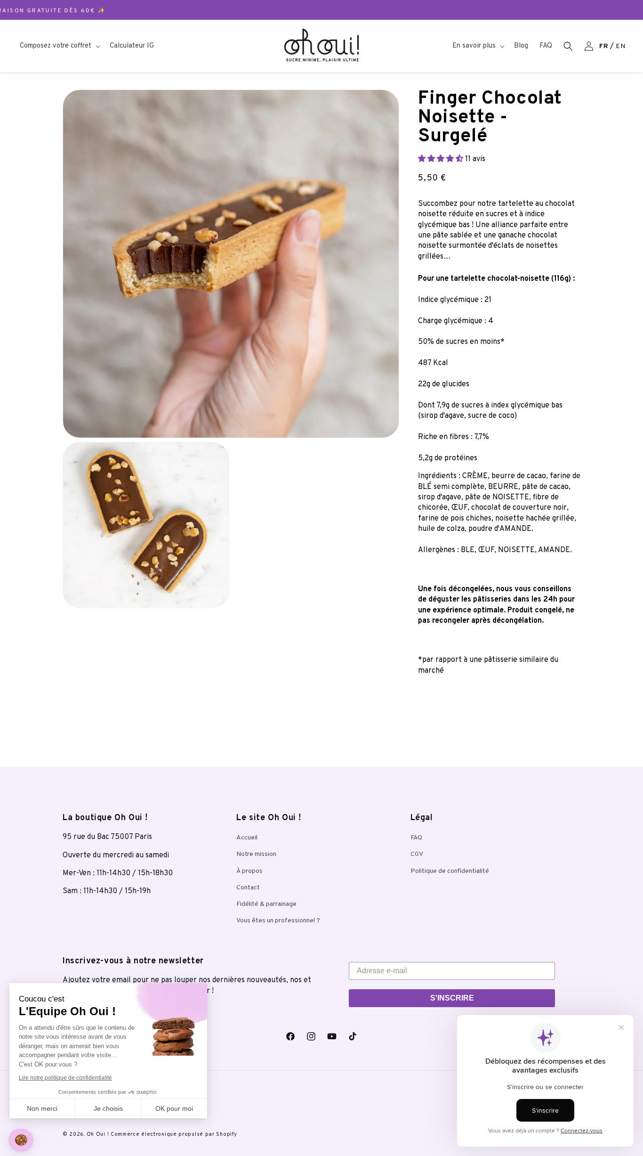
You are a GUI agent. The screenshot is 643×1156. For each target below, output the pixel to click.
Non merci (42, 1108)
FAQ (416, 838)
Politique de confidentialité (449, 871)
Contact (248, 887)
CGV (416, 854)
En (620, 46)
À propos (249, 871)
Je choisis (108, 1108)
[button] (59, 46)
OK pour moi (174, 1108)
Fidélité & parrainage (266, 904)
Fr (603, 46)
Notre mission (256, 854)
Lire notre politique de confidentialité (65, 1078)
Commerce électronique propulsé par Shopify (174, 1134)
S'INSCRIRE (452, 998)
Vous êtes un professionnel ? (278, 921)
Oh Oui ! (98, 1134)
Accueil (246, 838)
